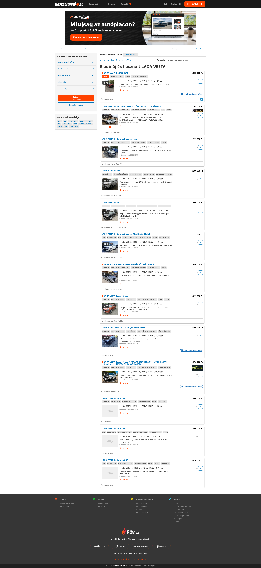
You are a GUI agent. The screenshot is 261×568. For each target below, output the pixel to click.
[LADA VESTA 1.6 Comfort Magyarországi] (110, 152)
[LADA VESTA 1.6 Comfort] (110, 411)
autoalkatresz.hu (135, 566)
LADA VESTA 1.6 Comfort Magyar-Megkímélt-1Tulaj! (126, 234)
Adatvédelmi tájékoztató (183, 512)
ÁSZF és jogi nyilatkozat (182, 506)
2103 (71, 126)
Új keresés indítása (123, 60)
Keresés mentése (76, 105)
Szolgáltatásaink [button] (95, 4)
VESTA (60, 126)
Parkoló (130, 54)
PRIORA (81, 124)
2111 (59, 121)
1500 (70, 121)
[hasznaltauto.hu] (69, 4)
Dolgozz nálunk (140, 559)
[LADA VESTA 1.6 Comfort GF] (110, 473)
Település (125, 4)
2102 (75, 121)
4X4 (59, 124)
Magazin (139, 509)
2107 (75, 124)
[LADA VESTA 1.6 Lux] (110, 184)
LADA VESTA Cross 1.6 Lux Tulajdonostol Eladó (123, 327)
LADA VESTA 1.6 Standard (116, 73)
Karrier (176, 521)
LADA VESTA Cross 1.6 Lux (116, 296)
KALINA (89, 121)
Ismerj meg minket (122, 559)
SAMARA (89, 124)
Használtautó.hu (61, 49)
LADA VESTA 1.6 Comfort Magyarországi (120, 139)
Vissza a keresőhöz (107, 60)
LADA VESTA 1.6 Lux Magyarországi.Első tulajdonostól (129, 264)
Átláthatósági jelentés (182, 515)
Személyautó (75, 49)
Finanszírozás (102, 506)
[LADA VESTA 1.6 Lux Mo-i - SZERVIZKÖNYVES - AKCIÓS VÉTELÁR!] (110, 119)
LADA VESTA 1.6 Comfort (113, 398)
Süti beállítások (179, 509)
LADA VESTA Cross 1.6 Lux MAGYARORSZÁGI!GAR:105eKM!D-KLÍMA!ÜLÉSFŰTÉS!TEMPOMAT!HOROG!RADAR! (135, 363)
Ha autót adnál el (142, 503)
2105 (69, 124)
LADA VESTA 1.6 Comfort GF (115, 460)
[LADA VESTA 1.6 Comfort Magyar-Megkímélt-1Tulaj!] (110, 247)
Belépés (164, 4)
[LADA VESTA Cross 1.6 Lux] (110, 309)
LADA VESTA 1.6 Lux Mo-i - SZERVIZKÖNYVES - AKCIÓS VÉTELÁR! (131, 106)
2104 (64, 124)
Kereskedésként (65, 506)
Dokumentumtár (142, 512)
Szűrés (76, 98)
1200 (65, 121)
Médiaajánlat (179, 518)
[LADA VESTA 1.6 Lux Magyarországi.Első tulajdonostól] (110, 277)
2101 (66, 126)
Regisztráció (176, 4)
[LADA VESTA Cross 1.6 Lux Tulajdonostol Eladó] (110, 341)
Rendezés (161, 60)
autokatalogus (149, 566)
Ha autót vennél (141, 506)
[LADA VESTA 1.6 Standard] (110, 86)
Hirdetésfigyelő (103, 503)
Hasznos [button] (111, 4)
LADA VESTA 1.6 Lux (111, 170)
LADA (84, 49)
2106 (76, 126)
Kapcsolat (177, 503)
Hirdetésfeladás (193, 4)
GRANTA (82, 121)
